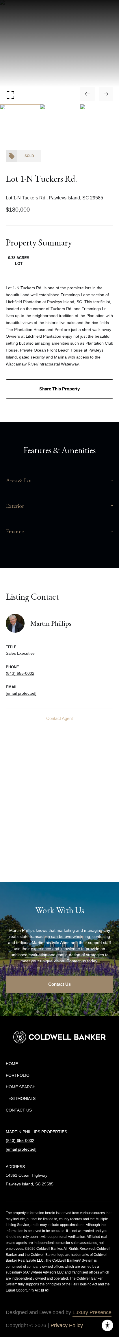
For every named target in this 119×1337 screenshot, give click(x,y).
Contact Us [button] (59, 984)
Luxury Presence (91, 1312)
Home (12, 1063)
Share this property (59, 388)
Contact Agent (59, 718)
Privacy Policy (67, 1325)
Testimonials (21, 1098)
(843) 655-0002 (20, 673)
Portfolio (17, 1075)
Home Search (21, 1087)
